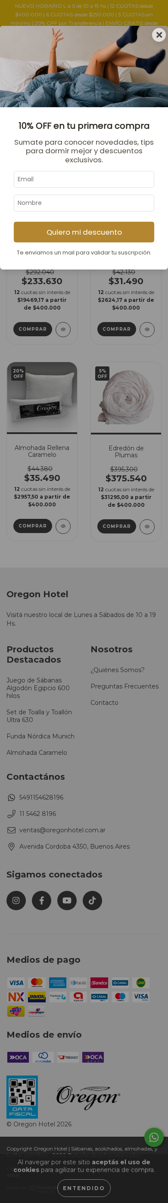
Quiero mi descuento (84, 232)
